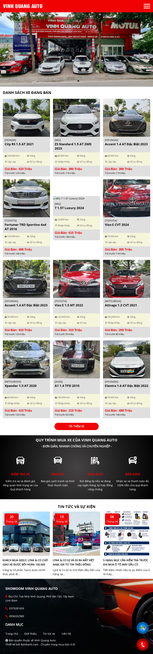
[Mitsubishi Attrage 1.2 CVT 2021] (126, 278)
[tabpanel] (76, 49)
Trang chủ (11, 633)
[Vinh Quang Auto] (23, 6)
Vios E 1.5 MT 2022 (69, 305)
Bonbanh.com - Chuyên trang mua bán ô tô (48, 644)
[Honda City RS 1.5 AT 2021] (26, 117)
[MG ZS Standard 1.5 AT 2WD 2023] (76, 117)
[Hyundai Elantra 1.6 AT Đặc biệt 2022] (126, 359)
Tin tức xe (49, 633)
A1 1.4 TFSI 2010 (67, 386)
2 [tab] (78, 81)
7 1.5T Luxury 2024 (69, 208)
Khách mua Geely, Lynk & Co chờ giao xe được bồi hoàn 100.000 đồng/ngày (25, 564)
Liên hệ (66, 633)
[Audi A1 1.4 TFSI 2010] (76, 359)
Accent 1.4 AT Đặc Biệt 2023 (126, 144)
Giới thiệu (30, 633)
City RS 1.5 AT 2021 (19, 144)
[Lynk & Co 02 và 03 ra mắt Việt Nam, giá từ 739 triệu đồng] (76, 533)
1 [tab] (74, 81)
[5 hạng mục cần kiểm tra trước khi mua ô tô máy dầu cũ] (126, 533)
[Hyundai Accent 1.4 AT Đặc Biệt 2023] (126, 117)
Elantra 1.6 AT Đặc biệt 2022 (126, 386)
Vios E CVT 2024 (117, 224)
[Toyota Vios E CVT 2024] (126, 198)
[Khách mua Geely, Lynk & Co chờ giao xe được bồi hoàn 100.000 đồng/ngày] (26, 533)
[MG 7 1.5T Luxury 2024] (68, 198)
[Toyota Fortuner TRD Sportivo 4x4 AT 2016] (26, 198)
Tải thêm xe (76, 426)
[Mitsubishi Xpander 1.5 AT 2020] (26, 359)
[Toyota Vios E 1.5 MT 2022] (76, 278)
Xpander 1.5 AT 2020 (21, 386)
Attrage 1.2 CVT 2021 (121, 305)
